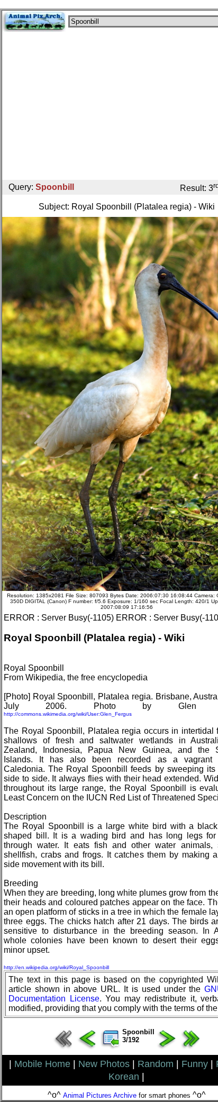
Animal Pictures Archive (100, 1095)
